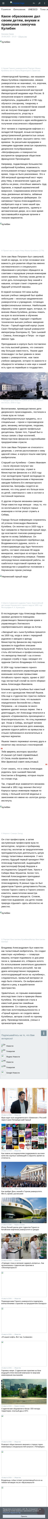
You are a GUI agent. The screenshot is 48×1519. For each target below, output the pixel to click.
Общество (22, 37)
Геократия (6, 9)
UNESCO (33, 9)
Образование (19, 9)
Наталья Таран (7, 34)
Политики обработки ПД (11, 1513)
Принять (24, 1516)
